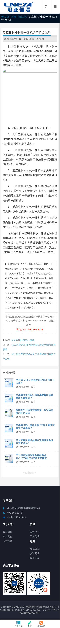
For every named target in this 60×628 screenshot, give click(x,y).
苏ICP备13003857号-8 (34, 609)
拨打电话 (41, 626)
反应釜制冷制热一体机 (23, 340)
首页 (6, 16)
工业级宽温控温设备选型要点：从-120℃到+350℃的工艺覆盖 (32, 457)
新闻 (13, 16)
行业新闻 (22, 16)
